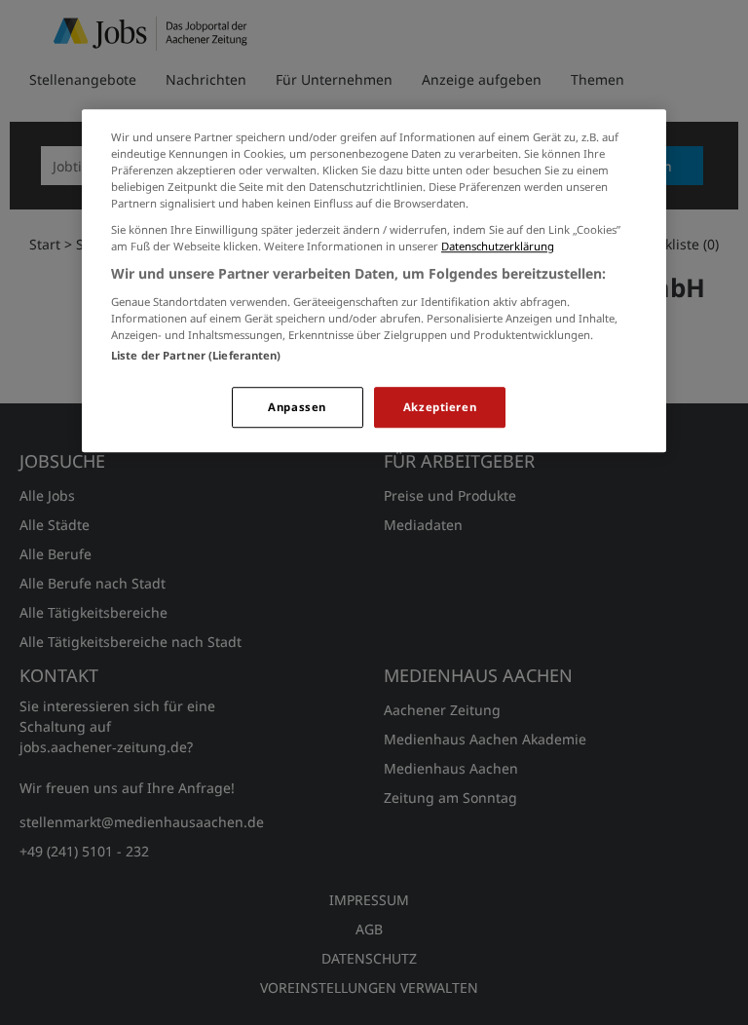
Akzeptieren (439, 406)
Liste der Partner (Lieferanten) (196, 355)
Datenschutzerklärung (497, 246)
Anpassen (297, 406)
